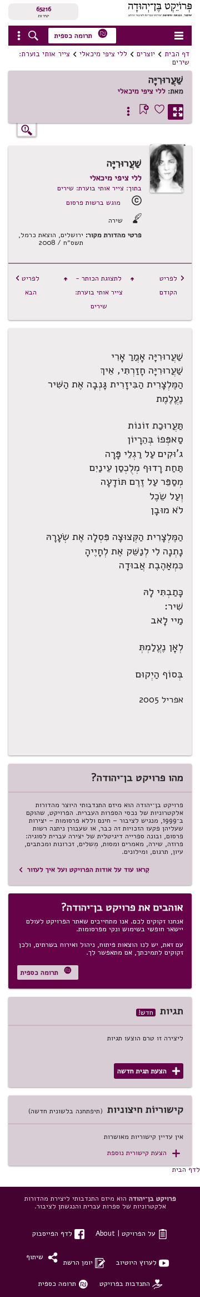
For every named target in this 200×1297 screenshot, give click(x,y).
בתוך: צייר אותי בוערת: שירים (99, 188)
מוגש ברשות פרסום (93, 202)
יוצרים (146, 54)
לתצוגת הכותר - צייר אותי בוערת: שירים (99, 292)
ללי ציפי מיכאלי (103, 54)
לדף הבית (186, 1169)
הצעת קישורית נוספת (143, 1153)
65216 (43, 8)
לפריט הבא (27, 285)
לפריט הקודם (172, 285)
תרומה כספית (81, 34)
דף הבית (176, 54)
